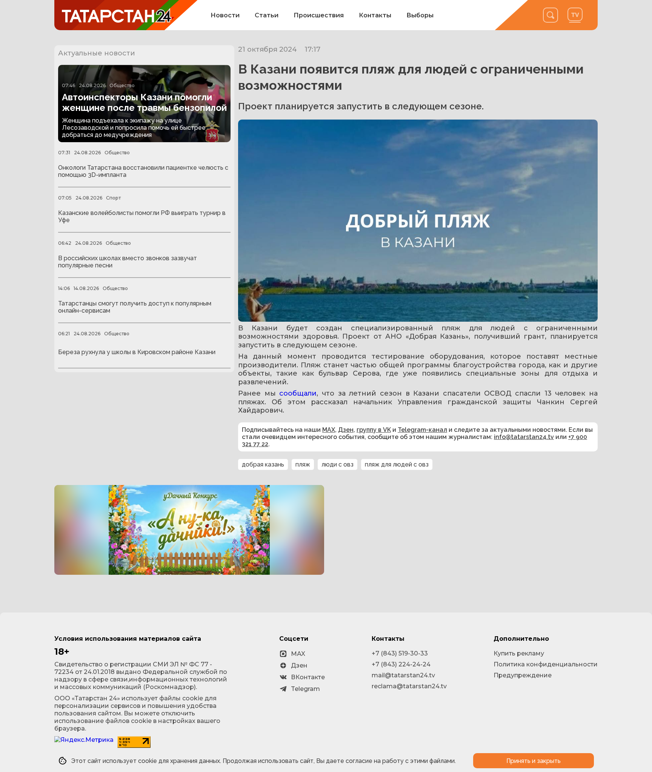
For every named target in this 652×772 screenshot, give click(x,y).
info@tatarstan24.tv (524, 436)
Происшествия (319, 15)
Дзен (346, 429)
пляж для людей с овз (397, 464)
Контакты (375, 15)
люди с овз (337, 464)
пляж (302, 464)
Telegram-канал (422, 429)
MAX (328, 429)
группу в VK (374, 429)
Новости (225, 15)
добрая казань (263, 464)
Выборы (420, 15)
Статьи (266, 15)
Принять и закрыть (533, 760)
